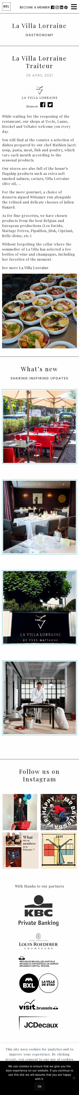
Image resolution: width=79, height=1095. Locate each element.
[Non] (74, 1078)
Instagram (57, 7)
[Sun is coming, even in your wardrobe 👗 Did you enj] (20, 812)
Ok (40, 1086)
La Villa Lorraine (33, 267)
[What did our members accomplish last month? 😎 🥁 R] (20, 850)
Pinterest (66, 7)
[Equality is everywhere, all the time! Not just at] (59, 850)
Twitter (50, 104)
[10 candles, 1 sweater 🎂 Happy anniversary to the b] (59, 812)
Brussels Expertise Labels (6, 6)
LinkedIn (61, 7)
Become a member (35, 7)
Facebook (52, 7)
